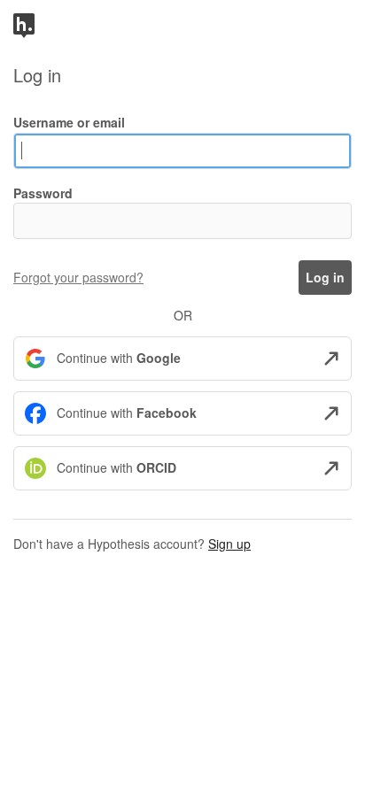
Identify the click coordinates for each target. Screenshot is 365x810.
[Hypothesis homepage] (24, 24)
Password (43, 193)
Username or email (69, 122)
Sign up (229, 543)
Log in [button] (325, 277)
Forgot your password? (78, 277)
